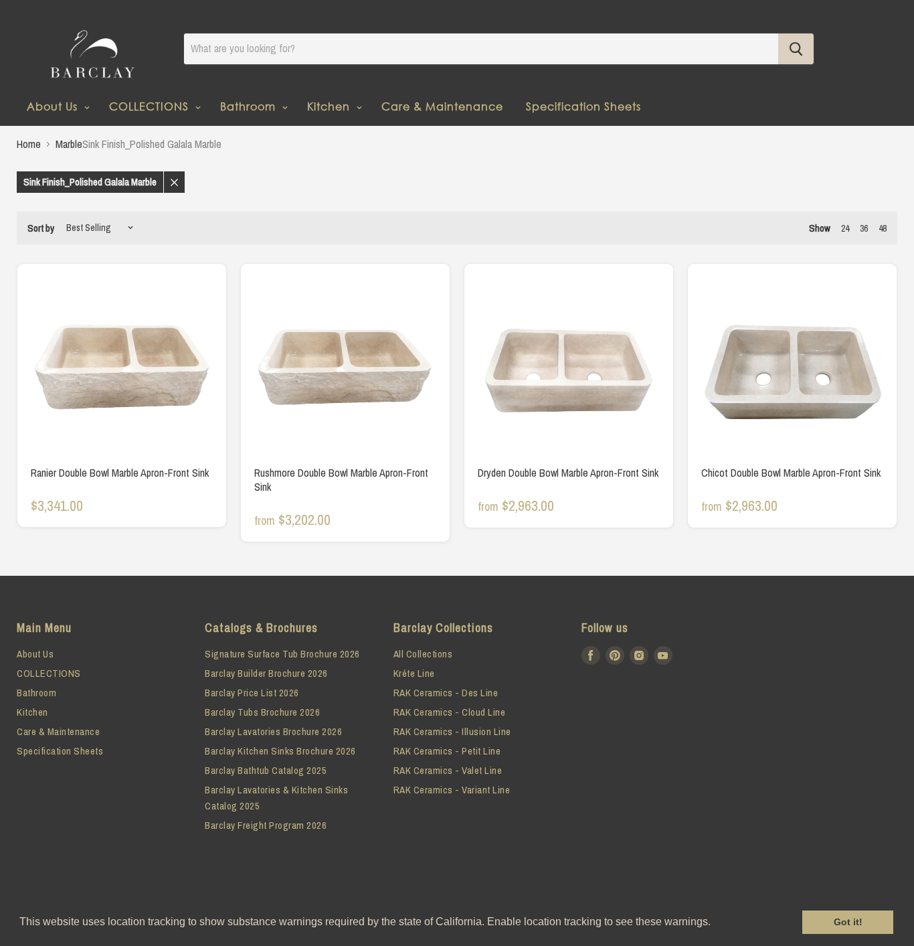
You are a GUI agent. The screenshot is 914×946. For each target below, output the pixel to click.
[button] (715, 923)
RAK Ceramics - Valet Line (447, 770)
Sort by (40, 228)
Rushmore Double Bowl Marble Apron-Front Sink (341, 479)
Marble (69, 144)
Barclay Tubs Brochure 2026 (262, 712)
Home (29, 144)
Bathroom (249, 106)
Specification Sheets (583, 106)
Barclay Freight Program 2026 (266, 825)
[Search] (796, 48)
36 (864, 228)
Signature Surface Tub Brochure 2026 (282, 654)
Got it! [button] (848, 922)
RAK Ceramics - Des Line (445, 693)
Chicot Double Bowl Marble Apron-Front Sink (791, 472)
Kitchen (330, 106)
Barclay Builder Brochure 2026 (266, 673)
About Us (54, 106)
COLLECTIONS (150, 106)
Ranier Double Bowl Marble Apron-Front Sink (120, 472)
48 (883, 228)
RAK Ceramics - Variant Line (452, 790)
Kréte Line (414, 673)
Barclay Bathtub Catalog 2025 (266, 770)
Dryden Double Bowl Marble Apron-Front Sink (568, 472)
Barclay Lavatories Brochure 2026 (273, 731)
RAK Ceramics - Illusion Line (452, 731)
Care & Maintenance (442, 106)
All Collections (423, 654)
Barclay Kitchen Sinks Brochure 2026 (280, 751)
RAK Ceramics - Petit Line (447, 751)
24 (845, 228)
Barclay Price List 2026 (252, 693)
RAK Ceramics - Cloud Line (449, 712)
